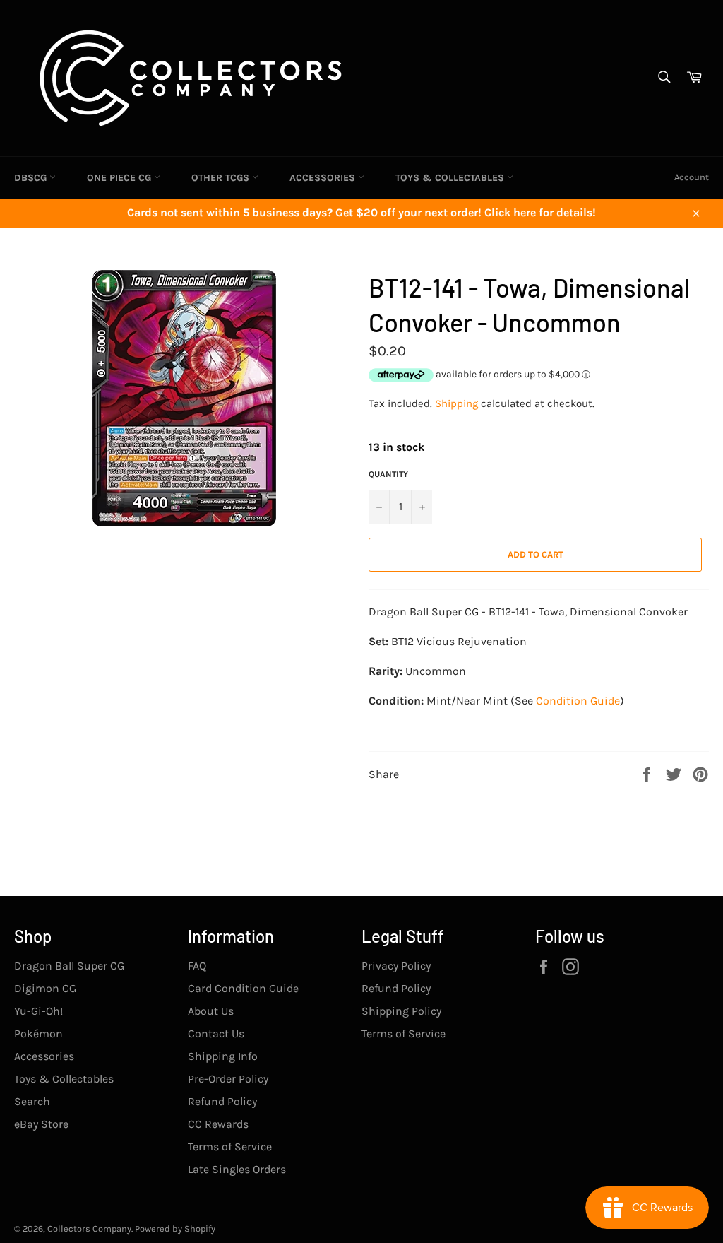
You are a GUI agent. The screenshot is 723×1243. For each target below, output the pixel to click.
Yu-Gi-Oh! (38, 1011)
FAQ (197, 965)
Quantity (388, 474)
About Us (211, 1011)
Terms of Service (230, 1146)
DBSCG (31, 178)
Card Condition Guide (243, 988)
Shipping (456, 403)
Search (32, 1101)
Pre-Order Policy (228, 1078)
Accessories (323, 178)
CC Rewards (218, 1124)
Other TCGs (221, 178)
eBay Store (41, 1124)
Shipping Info (223, 1056)
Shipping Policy (401, 1011)
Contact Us (216, 1033)
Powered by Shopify (175, 1228)
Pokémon (38, 1033)
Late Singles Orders (237, 1169)
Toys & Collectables (451, 178)
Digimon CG (45, 988)
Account (691, 177)
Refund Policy (222, 1101)
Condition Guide (578, 700)
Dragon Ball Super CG (69, 965)
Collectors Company (89, 1228)
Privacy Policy (396, 965)
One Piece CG (120, 178)
